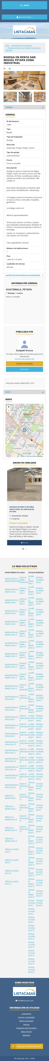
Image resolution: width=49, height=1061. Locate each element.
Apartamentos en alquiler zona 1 (11, 590)
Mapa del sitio (26, 1031)
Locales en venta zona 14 (31, 759)
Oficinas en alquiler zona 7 (31, 818)
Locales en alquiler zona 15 (31, 697)
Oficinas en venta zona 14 (31, 952)
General (9, 107)
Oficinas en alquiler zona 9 (31, 829)
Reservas (24, 369)
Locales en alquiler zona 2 (31, 590)
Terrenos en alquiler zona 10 (40, 759)
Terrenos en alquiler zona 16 (40, 768)
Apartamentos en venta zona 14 (11, 768)
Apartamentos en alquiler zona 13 (11, 654)
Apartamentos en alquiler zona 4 (11, 601)
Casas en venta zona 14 (23, 796)
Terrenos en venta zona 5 (39, 796)
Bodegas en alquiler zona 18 (40, 708)
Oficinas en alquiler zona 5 (31, 807)
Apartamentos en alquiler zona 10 (11, 633)
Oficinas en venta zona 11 (31, 936)
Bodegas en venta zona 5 (39, 717)
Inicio (7, 45)
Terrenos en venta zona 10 (39, 839)
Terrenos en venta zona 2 (39, 785)
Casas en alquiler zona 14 (22, 654)
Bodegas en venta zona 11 (39, 742)
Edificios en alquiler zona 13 (11, 828)
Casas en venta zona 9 (23, 751)
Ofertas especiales (26, 1021)
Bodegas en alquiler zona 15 (40, 676)
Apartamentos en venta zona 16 (11, 786)
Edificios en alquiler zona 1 (10, 796)
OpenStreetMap (31, 456)
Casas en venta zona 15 (23, 807)
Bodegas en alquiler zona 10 (40, 622)
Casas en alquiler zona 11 (22, 633)
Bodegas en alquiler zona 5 (40, 590)
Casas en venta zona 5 (23, 726)
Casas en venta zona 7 (23, 742)
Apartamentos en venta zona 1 (11, 697)
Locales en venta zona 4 (31, 717)
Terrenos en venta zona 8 (39, 818)
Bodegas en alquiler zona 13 (40, 654)
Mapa (7, 392)
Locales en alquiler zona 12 (31, 654)
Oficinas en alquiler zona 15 (31, 882)
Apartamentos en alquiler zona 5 (11, 611)
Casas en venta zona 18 (23, 828)
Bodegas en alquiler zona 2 (40, 579)
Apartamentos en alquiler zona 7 (11, 622)
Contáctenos (26, 1014)
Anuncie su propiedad (26, 1017)
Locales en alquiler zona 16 (31, 708)
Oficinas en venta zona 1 (31, 902)
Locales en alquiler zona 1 (31, 579)
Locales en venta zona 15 (31, 768)
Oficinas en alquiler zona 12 (31, 861)
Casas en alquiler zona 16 (22, 676)
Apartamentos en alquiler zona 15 (11, 676)
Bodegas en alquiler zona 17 (40, 697)
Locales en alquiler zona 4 (31, 601)
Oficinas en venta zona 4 (31, 911)
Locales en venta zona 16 (31, 776)
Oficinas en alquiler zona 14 (31, 871)
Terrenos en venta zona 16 (39, 882)
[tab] (24, 107)
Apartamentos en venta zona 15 (11, 776)
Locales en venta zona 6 (31, 726)
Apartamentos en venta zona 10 (11, 743)
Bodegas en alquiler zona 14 (40, 665)
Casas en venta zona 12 (23, 776)
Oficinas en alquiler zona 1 (31, 786)
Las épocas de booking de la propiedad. (22, 275)
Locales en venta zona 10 (31, 742)
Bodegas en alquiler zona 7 (40, 601)
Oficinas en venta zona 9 (31, 919)
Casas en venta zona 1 (23, 697)
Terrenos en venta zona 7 (39, 807)
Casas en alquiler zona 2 (22, 601)
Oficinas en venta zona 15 (31, 961)
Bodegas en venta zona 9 (39, 734)
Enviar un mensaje (24, 364)
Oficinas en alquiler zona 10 (31, 839)
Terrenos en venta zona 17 (39, 893)
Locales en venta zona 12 (31, 751)
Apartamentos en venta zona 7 (11, 734)
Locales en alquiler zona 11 (31, 665)
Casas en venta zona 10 (23, 759)
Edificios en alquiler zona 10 (11, 818)
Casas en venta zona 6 (23, 734)
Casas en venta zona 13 (23, 785)
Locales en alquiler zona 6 (31, 612)
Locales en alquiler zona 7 (31, 622)
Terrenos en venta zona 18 (39, 902)
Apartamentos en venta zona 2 (11, 708)
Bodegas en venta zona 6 (39, 726)
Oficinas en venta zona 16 (31, 969)
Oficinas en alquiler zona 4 (31, 796)
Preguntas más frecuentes (26, 1028)
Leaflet (22, 456)
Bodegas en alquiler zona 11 (40, 633)
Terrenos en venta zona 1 (39, 776)
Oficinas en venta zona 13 (31, 944)
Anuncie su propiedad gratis (29, 1046)
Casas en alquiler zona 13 (22, 644)
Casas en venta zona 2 (23, 708)
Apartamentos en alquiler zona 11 (11, 644)
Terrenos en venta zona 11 (39, 850)
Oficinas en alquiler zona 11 (31, 850)
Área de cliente (25, 17)
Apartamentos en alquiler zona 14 (11, 665)
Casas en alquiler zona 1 (22, 590)
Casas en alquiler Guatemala (23, 579)
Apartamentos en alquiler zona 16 (11, 687)
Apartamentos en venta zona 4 (11, 718)
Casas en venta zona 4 (23, 717)
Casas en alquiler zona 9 (22, 611)
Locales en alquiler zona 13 (31, 676)
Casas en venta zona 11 (23, 768)
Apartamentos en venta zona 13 (11, 759)
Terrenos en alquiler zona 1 (40, 751)
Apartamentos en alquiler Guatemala (12, 579)
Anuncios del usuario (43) (24, 359)
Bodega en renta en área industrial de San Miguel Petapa (22, 509)
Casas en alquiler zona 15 (22, 665)
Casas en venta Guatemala (23, 686)
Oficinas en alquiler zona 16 (31, 893)
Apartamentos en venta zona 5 (11, 726)
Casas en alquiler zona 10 (22, 622)
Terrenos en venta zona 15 (39, 871)
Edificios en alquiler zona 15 (11, 839)
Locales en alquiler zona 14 (31, 687)
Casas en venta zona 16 (23, 818)
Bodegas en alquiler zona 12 (40, 644)
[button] (43, 73)
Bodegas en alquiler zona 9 (40, 611)
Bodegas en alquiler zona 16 (40, 686)
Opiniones (26, 1035)
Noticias (26, 1024)
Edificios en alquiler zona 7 (10, 807)
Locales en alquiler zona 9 (31, 633)
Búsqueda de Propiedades (22, 45)
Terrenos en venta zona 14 (39, 861)
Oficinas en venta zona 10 (31, 927)
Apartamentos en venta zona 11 (11, 751)
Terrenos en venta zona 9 (39, 828)
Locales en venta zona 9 (31, 734)
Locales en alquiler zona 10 (31, 644)
